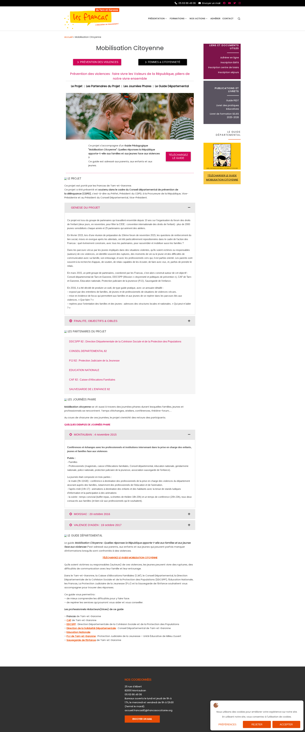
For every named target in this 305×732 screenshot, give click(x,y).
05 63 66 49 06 (187, 3)
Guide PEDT (232, 100)
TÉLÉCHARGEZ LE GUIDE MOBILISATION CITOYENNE (129, 557)
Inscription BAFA (230, 62)
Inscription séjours (228, 72)
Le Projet (76, 86)
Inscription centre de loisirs (223, 67)
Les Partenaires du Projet (103, 86)
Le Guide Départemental (172, 86)
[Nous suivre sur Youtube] (229, 3)
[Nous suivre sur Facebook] (224, 3)
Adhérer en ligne (229, 57)
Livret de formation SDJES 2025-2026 (224, 115)
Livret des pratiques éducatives (227, 107)
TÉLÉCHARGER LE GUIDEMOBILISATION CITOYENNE (222, 178)
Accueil (68, 37)
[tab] (129, 208)
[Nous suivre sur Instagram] (240, 3)
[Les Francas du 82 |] (91, 18)
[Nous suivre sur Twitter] (235, 3)
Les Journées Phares (137, 86)
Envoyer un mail (211, 3)
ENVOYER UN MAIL (142, 719)
